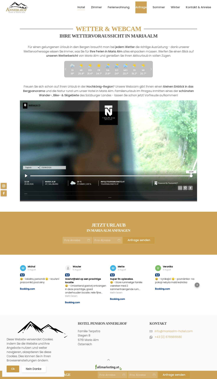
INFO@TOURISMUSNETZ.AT (113, 182)
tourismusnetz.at (110, 184)
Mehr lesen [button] (71, 296)
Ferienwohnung (118, 7)
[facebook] (4, 193)
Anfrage (141, 7)
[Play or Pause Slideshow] (26, 176)
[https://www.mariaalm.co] (36, 105)
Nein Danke (33, 369)
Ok (13, 369)
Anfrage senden (139, 240)
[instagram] (4, 186)
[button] (108, 150)
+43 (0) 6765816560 (168, 337)
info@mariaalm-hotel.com (174, 331)
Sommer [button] (159, 7)
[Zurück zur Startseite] (17, 7)
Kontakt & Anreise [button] (198, 7)
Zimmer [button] (96, 7)
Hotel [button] (81, 7)
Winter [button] (175, 7)
